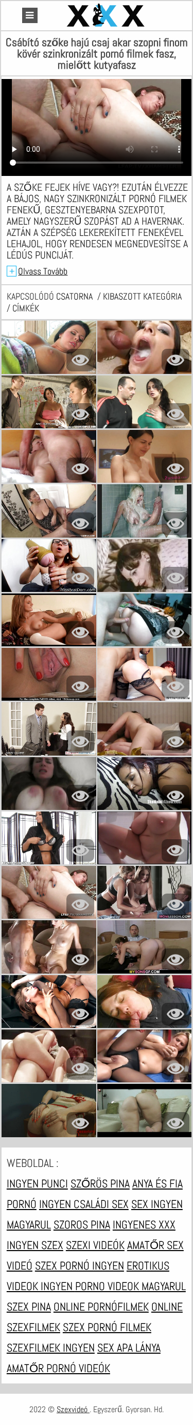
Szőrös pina (100, 1183)
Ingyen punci (37, 1183)
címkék (25, 308)
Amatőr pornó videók (58, 1368)
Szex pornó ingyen (79, 1265)
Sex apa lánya (129, 1347)
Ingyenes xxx (144, 1224)
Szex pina (29, 1306)
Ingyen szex (35, 1245)
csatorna (75, 296)
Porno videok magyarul (130, 1286)
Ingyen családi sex (84, 1204)
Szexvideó (73, 1409)
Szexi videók (95, 1245)
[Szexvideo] (107, 16)
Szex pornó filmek (107, 1327)
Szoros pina (82, 1224)
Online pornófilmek (101, 1306)
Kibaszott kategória (142, 296)
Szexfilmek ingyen (51, 1347)
